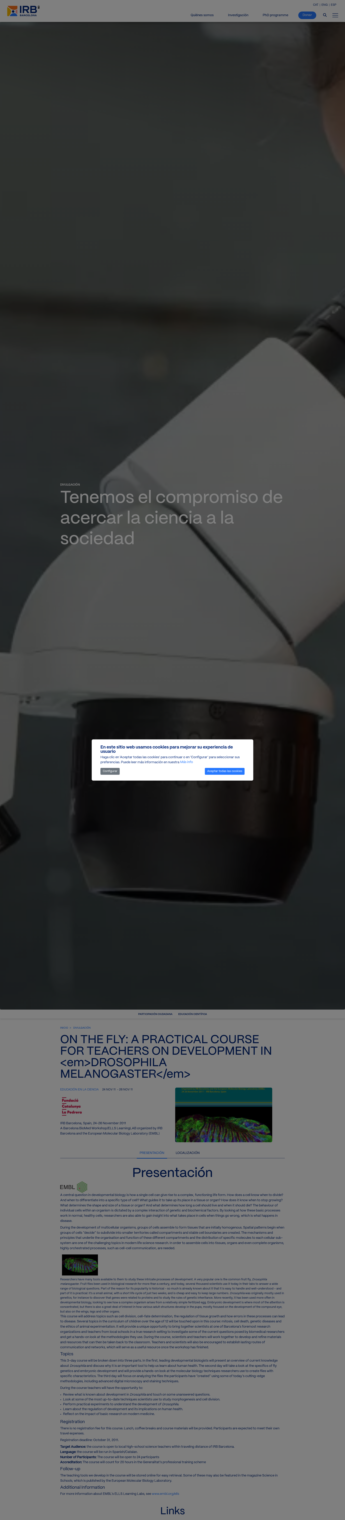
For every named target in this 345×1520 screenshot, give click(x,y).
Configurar (110, 771)
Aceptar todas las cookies (224, 771)
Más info (186, 762)
